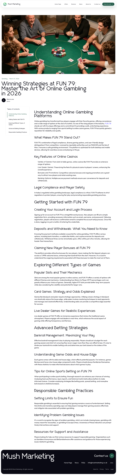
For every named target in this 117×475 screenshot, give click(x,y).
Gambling (5, 78)
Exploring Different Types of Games (17, 123)
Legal (111, 469)
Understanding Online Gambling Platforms (18, 114)
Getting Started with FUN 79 (16, 119)
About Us (95, 469)
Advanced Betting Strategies (17, 128)
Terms (107, 469)
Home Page (68, 463)
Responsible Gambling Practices (18, 132)
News (77, 463)
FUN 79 (108, 123)
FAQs (83, 463)
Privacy (102, 469)
